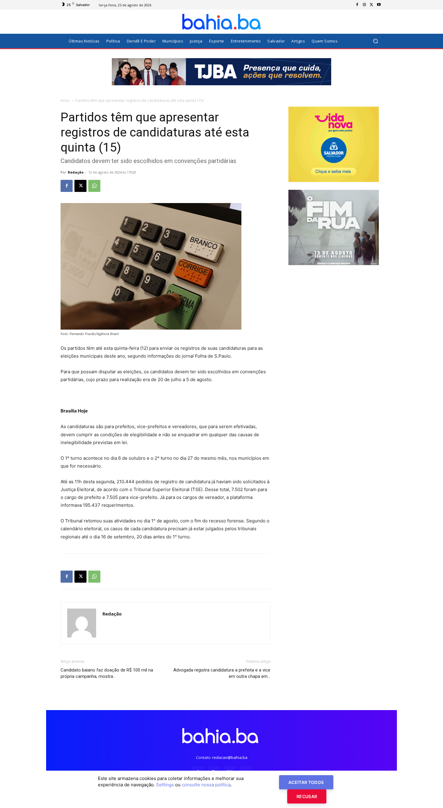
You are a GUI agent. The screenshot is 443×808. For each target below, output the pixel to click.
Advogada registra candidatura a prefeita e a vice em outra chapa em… (221, 673)
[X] (371, 4)
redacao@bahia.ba (229, 757)
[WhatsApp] (94, 186)
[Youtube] (378, 4)
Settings (165, 785)
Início (65, 100)
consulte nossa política (206, 785)
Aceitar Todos (306, 782)
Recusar (307, 796)
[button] (375, 41)
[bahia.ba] (221, 22)
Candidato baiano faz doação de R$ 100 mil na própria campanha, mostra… (107, 673)
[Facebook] (357, 4)
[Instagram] (364, 4)
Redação (75, 172)
